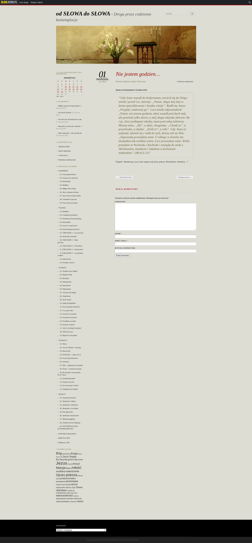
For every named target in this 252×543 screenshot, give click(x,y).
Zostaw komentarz (185, 82)
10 (66, 86)
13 (77, 86)
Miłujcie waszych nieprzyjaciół (68, 106)
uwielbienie (71, 490)
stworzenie (60, 487)
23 (62, 91)
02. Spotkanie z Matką (68, 401)
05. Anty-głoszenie (66, 412)
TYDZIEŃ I (62, 208)
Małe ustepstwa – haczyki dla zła (70, 133)
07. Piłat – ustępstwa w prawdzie (71, 365)
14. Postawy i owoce (67, 262)
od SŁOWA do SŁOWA (83, 13)
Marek (126, 82)
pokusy (80, 475)
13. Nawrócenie (65, 259)
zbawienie (73, 501)
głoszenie (79, 459)
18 (69, 89)
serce (74, 484)
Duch (80, 454)
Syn (74, 487)
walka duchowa (71, 493)
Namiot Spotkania (139, 82)
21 (81, 89)
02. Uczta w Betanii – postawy (70, 347)
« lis (57, 96)
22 (58, 91)
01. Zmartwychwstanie (68, 398)
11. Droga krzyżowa (67, 382)
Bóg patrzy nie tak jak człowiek (69, 126)
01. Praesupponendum (68, 174)
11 (69, 86)
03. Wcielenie (64, 278)
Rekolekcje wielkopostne (67, 160)
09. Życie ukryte (65, 300)
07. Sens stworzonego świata (70, 196)
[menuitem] (9, 2)
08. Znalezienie (65, 296)
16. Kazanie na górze (67, 325)
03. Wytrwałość (65, 181)
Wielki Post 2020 (64, 438)
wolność (68, 495)
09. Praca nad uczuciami (68, 203)
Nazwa (118, 233)
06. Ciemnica (64, 362)
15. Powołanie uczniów (68, 321)
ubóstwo (61, 490)
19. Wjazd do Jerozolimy (68, 335)
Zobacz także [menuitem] (36, 2)
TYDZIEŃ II (62, 268)
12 (73, 86)
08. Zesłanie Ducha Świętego (70, 423)
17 (66, 89)
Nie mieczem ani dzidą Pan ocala (70, 119)
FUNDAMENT (63, 171)
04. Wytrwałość (65, 222)
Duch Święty (70, 456)
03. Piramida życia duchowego (70, 219)
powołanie (60, 481)
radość (58, 485)
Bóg (59, 453)
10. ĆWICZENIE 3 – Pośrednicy (71, 246)
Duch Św (59, 457)
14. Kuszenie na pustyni (68, 317)
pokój (58, 479)
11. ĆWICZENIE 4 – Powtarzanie (71, 249)
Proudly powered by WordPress (99, 540)
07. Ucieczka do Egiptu (68, 292)
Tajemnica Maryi (64, 146)
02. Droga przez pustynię (69, 178)
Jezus (61, 463)
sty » (62, 96)
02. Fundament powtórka (68, 215)
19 (73, 89)
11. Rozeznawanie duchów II (70, 307)
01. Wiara (63, 344)
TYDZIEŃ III (62, 340)
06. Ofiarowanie (65, 289)
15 (58, 89)
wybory (76, 496)
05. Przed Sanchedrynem (69, 358)
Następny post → (185, 177)
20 (77, 89)
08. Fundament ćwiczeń (68, 199)
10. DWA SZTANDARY (68, 303)
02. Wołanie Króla (66, 275)
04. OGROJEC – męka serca (70, 355)
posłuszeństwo (68, 478)
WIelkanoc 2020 (64, 442)
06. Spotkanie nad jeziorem (69, 415)
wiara (59, 495)
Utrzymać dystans (64, 112)
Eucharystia (61, 459)
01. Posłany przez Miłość (69, 271)
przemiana (72, 481)
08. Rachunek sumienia (68, 236)
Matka (68, 468)
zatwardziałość (63, 501)
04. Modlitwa (64, 185)
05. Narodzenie (65, 285)
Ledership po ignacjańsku (67, 434)
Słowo (79, 487)
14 (81, 86)
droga (74, 453)
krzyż (76, 463)
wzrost (69, 498)
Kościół (70, 464)
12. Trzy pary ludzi (66, 310)
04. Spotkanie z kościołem (69, 408)
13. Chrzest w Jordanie (68, 314)
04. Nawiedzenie (65, 282)
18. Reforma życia (66, 332)
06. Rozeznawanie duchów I (70, 229)
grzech (71, 459)
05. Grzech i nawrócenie (68, 226)
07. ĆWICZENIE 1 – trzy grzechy (71, 233)
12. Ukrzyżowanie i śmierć (69, 385)
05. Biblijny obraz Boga (68, 188)
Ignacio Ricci (133, 540)
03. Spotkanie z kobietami (69, 405)
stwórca (68, 488)
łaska (80, 501)
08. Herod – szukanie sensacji (70, 369)
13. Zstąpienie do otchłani (69, 389)
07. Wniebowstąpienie (67, 419)
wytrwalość (61, 498)
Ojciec (60, 475)
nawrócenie (72, 471)
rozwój (68, 484)
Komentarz (120, 201)
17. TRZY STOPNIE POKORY (70, 328)
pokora (71, 475)
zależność (77, 498)
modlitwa (60, 471)
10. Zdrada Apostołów (67, 378)
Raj (63, 484)
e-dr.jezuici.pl (62, 155)
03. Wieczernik (65, 351)
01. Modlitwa (64, 211)
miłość (76, 468)
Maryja (60, 468)
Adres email (121, 241)
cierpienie (66, 454)
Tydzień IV (62, 394)
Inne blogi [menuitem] (23, 2)
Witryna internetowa (125, 248)
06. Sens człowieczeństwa (69, 192)
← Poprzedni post (124, 177)
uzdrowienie (61, 493)
